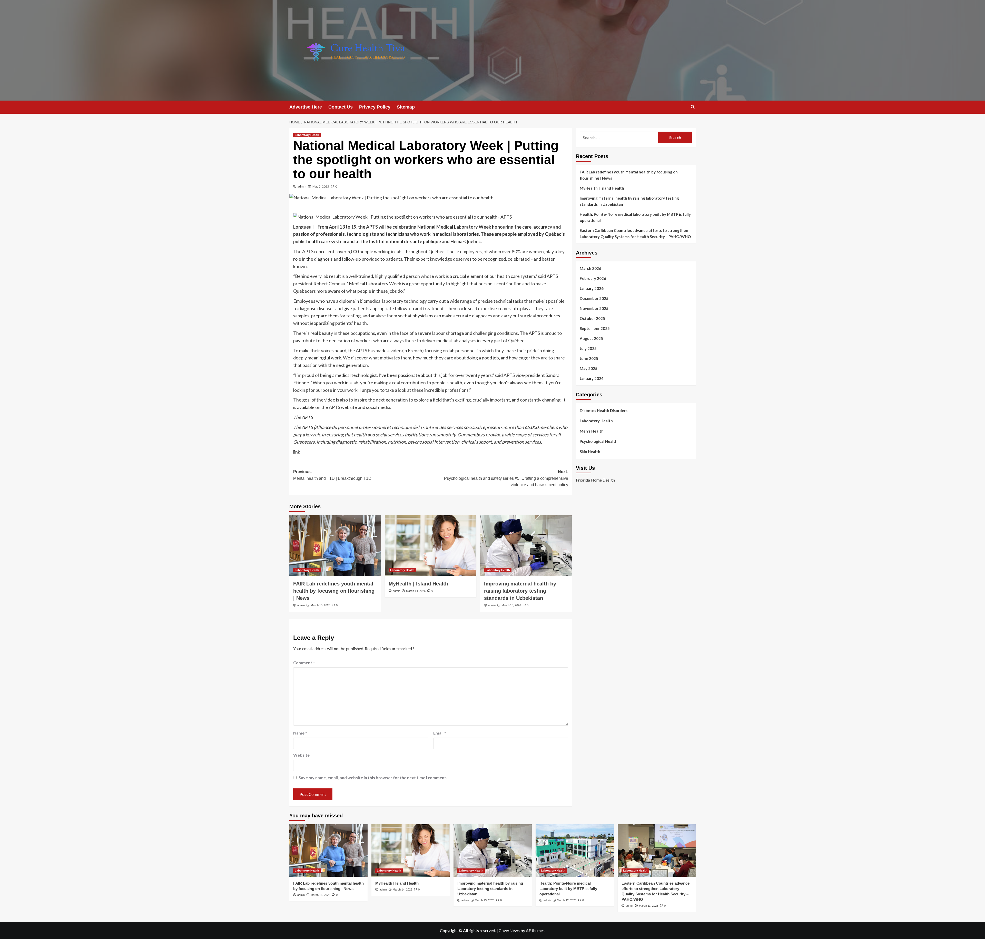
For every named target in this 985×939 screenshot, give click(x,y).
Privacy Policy (374, 107)
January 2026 (592, 288)
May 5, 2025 (320, 186)
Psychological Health (598, 441)
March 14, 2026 (416, 590)
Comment (304, 662)
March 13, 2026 (511, 605)
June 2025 (589, 358)
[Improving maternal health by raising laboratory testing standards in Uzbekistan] (526, 545)
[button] (693, 106)
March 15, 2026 (320, 605)
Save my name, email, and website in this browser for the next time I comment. (373, 777)
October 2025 (592, 318)
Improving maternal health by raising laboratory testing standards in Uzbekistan (520, 591)
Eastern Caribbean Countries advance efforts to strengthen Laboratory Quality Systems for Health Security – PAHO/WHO (635, 233)
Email (439, 732)
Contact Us (340, 107)
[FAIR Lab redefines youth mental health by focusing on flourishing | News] (335, 545)
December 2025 (594, 298)
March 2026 (590, 268)
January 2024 (592, 378)
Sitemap (406, 107)
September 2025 (595, 328)
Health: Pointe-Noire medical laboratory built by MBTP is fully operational (635, 217)
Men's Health (592, 431)
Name (300, 732)
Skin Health (590, 451)
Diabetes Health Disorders (603, 410)
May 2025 (588, 368)
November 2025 (594, 308)
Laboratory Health (307, 134)
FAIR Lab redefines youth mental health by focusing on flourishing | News (334, 591)
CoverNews (509, 930)
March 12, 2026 (566, 900)
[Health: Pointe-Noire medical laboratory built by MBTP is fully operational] (575, 850)
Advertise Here (305, 107)
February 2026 (593, 278)
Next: (506, 478)
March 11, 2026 (648, 905)
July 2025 (588, 348)
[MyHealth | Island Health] (430, 545)
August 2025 (591, 338)
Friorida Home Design (595, 479)
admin (302, 186)
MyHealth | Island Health (418, 583)
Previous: (332, 475)
